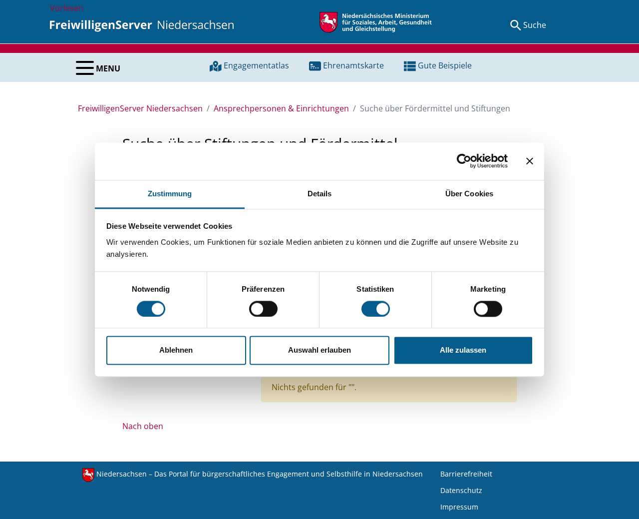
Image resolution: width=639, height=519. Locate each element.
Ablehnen (176, 350)
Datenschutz (461, 490)
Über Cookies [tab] (469, 193)
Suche (534, 24)
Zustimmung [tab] (170, 193)
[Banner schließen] (529, 160)
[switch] (263, 309)
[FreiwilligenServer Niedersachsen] (142, 24)
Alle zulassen (463, 350)
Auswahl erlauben (319, 350)
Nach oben (142, 426)
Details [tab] (320, 193)
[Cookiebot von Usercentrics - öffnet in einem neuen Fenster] (464, 160)
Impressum (459, 507)
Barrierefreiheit (466, 474)
